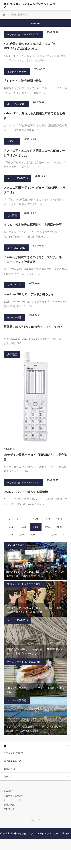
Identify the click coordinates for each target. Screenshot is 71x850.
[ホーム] (35, 745)
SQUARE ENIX (15, 545)
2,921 (35, 519)
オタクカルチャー (16, 71)
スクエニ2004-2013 (17, 178)
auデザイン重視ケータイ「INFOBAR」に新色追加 (35, 457)
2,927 (47, 527)
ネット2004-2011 (16, 104)
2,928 (59, 527)
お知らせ (12, 141)
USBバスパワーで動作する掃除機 (26, 491)
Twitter (32, 819)
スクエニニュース (12, 761)
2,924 (12, 527)
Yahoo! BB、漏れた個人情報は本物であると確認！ (34, 116)
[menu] (66, 5)
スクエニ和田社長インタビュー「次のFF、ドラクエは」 (35, 190)
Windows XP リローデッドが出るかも (29, 294)
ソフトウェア (14, 285)
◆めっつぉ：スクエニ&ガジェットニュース (31, 5)
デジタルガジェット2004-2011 (23, 34)
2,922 (47, 519)
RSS (38, 819)
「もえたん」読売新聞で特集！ (24, 80)
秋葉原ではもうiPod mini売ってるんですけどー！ (33, 329)
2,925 (24, 527)
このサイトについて (13, 753)
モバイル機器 (14, 317)
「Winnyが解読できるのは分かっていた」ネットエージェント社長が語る (34, 259)
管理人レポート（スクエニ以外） (25, 584)
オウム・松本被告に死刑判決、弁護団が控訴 (33, 224)
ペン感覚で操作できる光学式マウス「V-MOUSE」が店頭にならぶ (30, 46)
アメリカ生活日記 (16, 700)
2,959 (54, 534)
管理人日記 (9, 768)
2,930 (22, 534)
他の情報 (12, 215)
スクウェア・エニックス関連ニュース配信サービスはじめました (34, 153)
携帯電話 (12, 354)
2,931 (33, 534)
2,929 (10, 534)
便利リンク (9, 776)
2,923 (59, 519)
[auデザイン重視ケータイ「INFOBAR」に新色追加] (35, 398)
